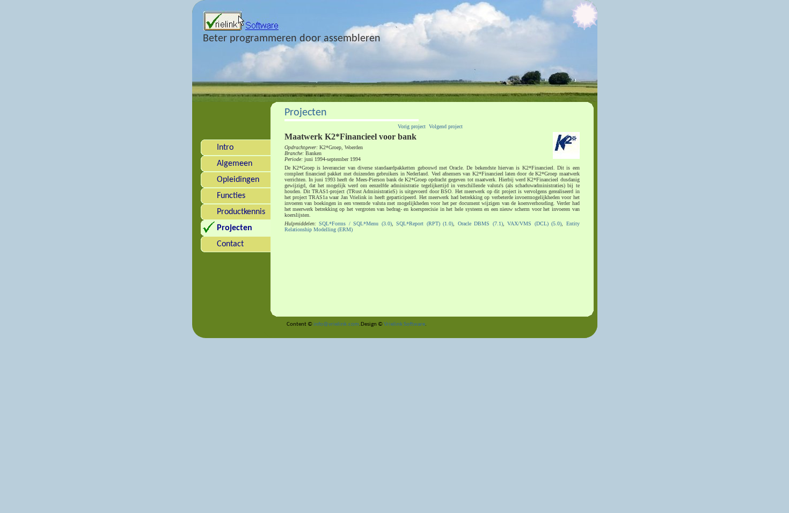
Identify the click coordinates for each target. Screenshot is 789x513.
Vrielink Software (404, 324)
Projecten (305, 112)
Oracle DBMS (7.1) (480, 223)
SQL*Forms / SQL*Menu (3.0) (355, 223)
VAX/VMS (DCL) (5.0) (534, 223)
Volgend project (446, 126)
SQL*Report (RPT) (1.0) (424, 223)
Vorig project (412, 126)
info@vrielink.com (336, 324)
